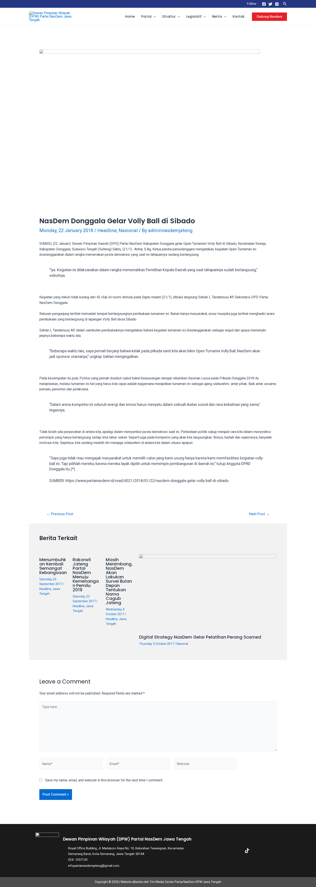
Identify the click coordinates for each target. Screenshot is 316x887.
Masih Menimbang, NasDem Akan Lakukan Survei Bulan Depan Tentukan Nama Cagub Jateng (119, 581)
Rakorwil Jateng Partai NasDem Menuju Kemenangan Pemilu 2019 (86, 575)
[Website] (205, 765)
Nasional (128, 230)
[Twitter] (270, 4)
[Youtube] (261, 850)
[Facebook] (264, 4)
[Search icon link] (285, 4)
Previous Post (59, 514)
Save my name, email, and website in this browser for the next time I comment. (104, 780)
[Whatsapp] (274, 850)
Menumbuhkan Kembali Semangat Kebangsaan (53, 566)
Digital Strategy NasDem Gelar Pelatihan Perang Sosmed (200, 637)
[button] (154, 16)
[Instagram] (277, 4)
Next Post (259, 514)
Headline (107, 230)
